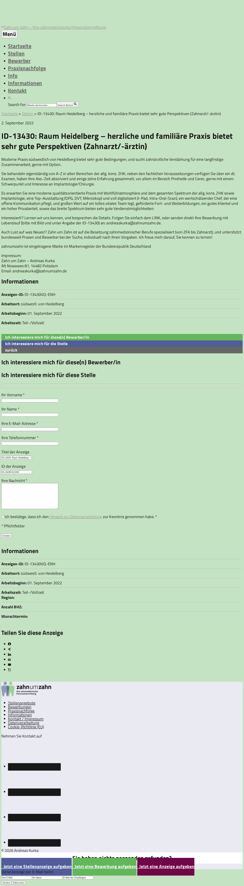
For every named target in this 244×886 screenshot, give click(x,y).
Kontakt (17, 90)
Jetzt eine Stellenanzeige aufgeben (36, 866)
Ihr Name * (10, 409)
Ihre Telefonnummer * (20, 438)
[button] (9, 98)
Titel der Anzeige (15, 452)
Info (12, 75)
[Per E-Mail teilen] (9, 665)
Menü (9, 34)
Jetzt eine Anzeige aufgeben (165, 866)
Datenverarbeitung (23, 723)
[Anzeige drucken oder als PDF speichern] (9, 659)
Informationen (25, 83)
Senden (6, 882)
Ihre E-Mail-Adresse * (19, 423)
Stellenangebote (21, 703)
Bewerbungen (19, 707)
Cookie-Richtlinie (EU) (26, 727)
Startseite (19, 46)
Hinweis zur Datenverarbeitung (76, 517)
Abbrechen (18, 882)
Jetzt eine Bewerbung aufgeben (104, 866)
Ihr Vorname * (13, 395)
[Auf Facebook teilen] (9, 644)
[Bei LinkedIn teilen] (9, 654)
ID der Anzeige (13, 466)
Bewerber (19, 61)
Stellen (16, 53)
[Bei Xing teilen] (9, 649)
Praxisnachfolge (27, 68)
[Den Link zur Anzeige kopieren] (9, 670)
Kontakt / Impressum (25, 719)
